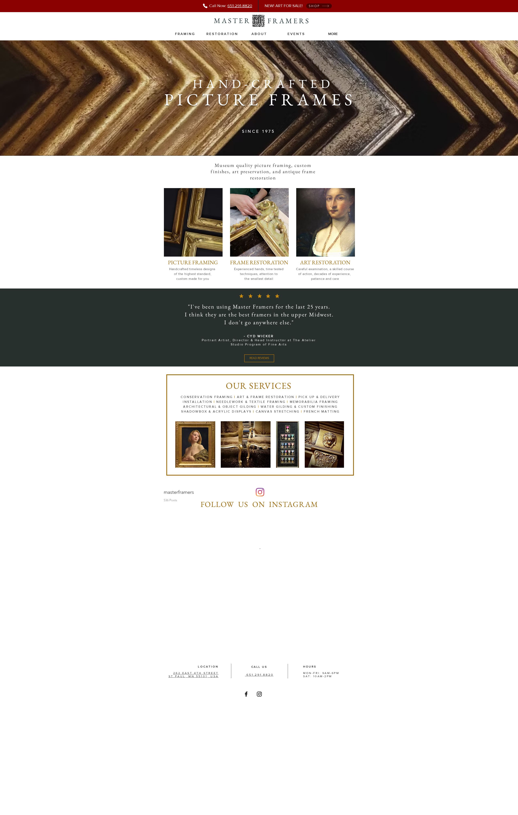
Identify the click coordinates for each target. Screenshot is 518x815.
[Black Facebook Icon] (246, 694)
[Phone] (205, 5)
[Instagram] (260, 492)
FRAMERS (288, 20)
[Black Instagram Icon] (259, 694)
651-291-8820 (239, 5)
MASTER (232, 20)
